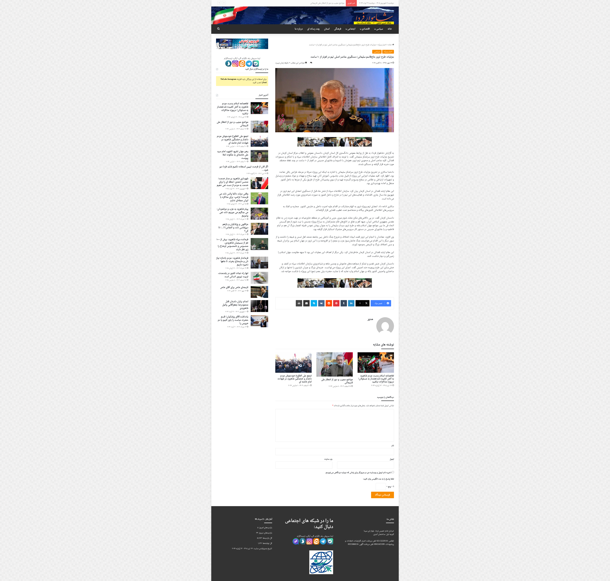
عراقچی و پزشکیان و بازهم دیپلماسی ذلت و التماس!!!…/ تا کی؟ (233, 227)
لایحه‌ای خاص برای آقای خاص (234, 287)
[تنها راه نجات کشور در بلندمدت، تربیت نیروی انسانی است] (259, 278)
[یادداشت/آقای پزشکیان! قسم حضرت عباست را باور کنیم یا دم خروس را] (259, 321)
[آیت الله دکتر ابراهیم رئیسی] (335, 142)
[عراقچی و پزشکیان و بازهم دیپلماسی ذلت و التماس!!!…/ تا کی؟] (259, 229)
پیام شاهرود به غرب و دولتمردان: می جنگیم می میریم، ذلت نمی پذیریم (232, 212)
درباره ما (299, 29)
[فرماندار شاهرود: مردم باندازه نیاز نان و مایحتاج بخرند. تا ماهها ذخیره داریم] (259, 263)
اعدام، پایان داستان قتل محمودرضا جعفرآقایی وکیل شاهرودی (235, 304)
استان (327, 29)
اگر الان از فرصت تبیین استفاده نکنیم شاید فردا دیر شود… (243, 168)
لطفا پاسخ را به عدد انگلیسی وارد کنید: (378, 479)
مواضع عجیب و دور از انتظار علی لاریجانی (337, 381)
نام (393, 445)
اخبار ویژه (382, 45)
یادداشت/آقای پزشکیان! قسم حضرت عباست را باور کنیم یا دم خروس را (233, 320)
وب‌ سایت (328, 459)
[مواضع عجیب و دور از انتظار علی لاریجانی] (334, 364)
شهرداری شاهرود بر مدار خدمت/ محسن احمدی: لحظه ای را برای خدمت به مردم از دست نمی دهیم (232, 182)
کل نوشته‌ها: (267, 543)
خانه (390, 29)
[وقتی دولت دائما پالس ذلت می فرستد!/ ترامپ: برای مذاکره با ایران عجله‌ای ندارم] (259, 198)
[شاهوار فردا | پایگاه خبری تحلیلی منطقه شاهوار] (374, 15)
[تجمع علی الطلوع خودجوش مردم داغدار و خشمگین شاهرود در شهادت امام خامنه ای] (293, 362)
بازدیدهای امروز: (265, 527)
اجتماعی (351, 29)
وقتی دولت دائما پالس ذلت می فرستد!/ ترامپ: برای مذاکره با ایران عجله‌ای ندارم (233, 197)
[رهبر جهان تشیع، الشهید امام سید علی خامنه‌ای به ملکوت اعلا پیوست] (259, 156)
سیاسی (379, 29)
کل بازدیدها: (267, 538)
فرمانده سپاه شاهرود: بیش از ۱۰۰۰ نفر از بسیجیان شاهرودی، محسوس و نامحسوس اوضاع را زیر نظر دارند (232, 244)
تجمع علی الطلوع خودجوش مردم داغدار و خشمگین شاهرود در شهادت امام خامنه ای (310, 3)
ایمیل (392, 459)
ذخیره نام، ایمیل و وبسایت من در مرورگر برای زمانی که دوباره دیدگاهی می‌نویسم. (358, 472)
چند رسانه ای (313, 29)
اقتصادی (366, 29)
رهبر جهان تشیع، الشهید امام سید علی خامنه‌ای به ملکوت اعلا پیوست (232, 154)
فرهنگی (337, 29)
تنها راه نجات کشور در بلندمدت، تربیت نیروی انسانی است (233, 275)
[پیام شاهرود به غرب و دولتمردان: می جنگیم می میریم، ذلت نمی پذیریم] (259, 214)
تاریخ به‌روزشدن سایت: (262, 548)
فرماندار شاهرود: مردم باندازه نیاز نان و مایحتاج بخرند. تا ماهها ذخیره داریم (232, 261)
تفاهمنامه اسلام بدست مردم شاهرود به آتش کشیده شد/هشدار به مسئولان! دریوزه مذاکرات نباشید (376, 379)
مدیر (370, 319)
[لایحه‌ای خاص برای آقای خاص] (259, 292)
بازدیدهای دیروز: (265, 533)
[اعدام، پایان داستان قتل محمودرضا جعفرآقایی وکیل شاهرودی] (259, 306)
